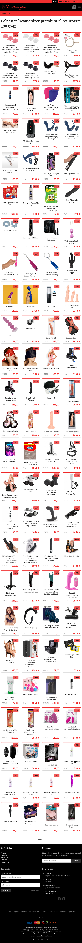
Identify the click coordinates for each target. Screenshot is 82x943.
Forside (3, 14)
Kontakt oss (5, 862)
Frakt (10, 912)
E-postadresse (6, 874)
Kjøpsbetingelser (20, 912)
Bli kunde (4, 855)
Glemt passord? (35, 890)
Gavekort (4, 860)
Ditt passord (5, 882)
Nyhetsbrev (54, 912)
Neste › (40, 839)
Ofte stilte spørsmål (67, 912)
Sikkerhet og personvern (38, 912)
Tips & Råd (4, 857)
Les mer (49, 936)
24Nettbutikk (45, 940)
